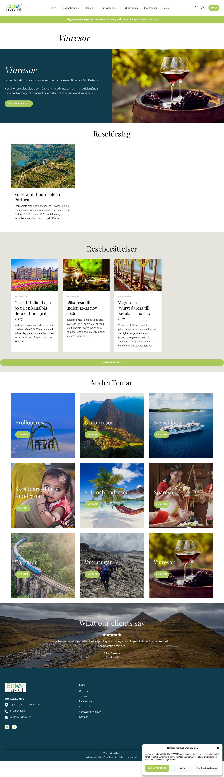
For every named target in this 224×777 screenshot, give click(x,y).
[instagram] (7, 727)
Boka (213, 7)
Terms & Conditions (112, 753)
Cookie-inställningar (207, 768)
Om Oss (83, 691)
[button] (217, 748)
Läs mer (22, 434)
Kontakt (83, 716)
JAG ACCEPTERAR (157, 768)
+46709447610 (18, 711)
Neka (182, 768)
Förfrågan (84, 706)
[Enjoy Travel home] (14, 8)
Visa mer (152, 19)
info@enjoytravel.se (20, 717)
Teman (83, 696)
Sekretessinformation (90, 711)
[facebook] (14, 727)
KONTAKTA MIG (18, 103)
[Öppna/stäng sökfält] (202, 7)
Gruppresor (20, 296)
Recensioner (85, 701)
